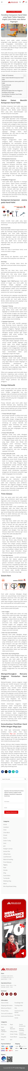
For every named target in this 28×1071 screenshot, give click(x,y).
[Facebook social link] (2, 771)
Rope (4, 867)
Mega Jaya (13, 733)
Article (9, 11)
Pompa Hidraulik (6, 85)
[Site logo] (13, 2)
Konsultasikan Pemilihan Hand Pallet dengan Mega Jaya (12, 95)
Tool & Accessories (22, 1025)
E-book (5, 835)
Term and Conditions (6, 1013)
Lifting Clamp (6, 854)
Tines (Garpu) (5, 87)
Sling (4, 873)
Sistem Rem (5, 89)
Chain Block (6, 832)
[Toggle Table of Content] (23, 75)
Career (16, 1018)
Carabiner (6, 827)
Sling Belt (3, 1037)
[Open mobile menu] (1, 2)
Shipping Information (7, 1005)
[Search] (20, 2)
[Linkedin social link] (9, 771)
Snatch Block (6, 875)
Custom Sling (22, 1037)
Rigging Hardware (3, 1030)
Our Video (17, 1015)
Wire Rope (4, 1024)
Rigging (5, 865)
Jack (4, 846)
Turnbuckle (6, 878)
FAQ (16, 1008)
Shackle (5, 870)
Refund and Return (6, 1008)
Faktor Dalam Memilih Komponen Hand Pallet (12, 78)
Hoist (4, 843)
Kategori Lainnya (7, 848)
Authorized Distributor (7, 1016)
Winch (5, 883)
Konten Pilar (6, 851)
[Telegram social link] (16, 771)
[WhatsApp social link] (13, 771)
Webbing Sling (7, 881)
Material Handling (16, 11)
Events (5, 838)
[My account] (26, 2)
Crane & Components (22, 1033)
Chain (4, 830)
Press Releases (7, 862)
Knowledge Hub (19, 1003)
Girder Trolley (7, 840)
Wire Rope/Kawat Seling (9, 886)
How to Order (4, 1003)
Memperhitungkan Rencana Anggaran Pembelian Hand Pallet (12, 91)
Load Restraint (7, 857)
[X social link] (6, 771)
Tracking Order (19, 1005)
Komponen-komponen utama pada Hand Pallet (13, 82)
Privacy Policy (4, 1011)
